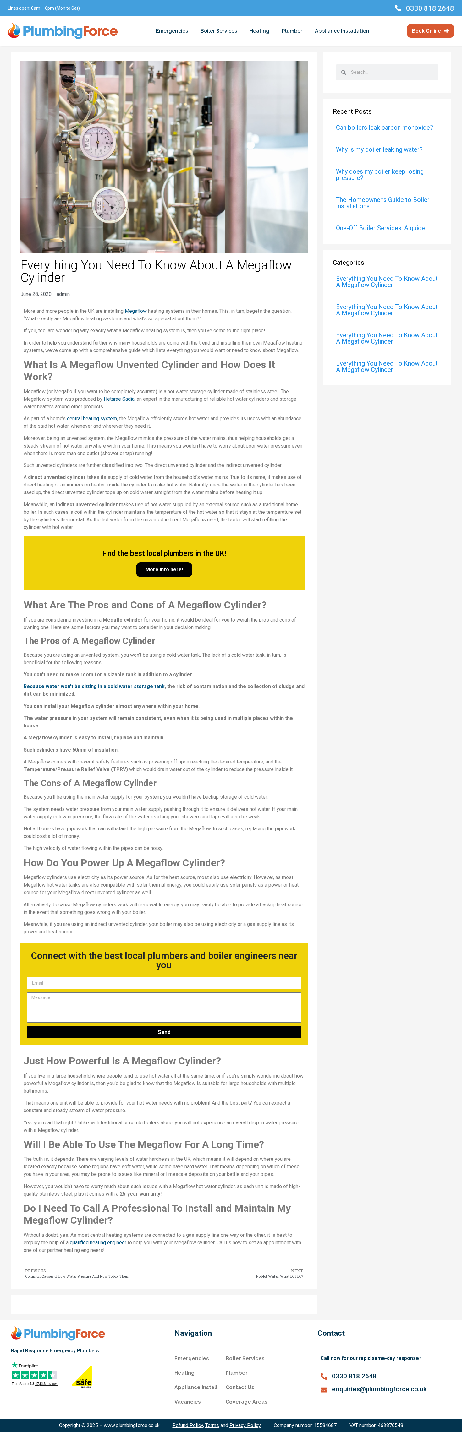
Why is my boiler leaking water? (379, 149)
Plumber (292, 31)
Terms (212, 1425)
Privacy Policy (245, 1425)
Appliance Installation (342, 31)
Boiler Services (219, 31)
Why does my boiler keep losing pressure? (380, 175)
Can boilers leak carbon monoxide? (384, 127)
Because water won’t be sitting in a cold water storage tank (94, 686)
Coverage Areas (246, 1402)
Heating (259, 31)
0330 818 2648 (430, 8)
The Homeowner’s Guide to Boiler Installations (383, 203)
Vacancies (187, 1402)
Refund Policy (188, 1425)
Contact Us (240, 1387)
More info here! (164, 570)
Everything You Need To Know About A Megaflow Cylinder (387, 282)
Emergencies (172, 31)
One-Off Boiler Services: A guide (380, 228)
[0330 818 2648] (398, 8)
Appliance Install (195, 1387)
